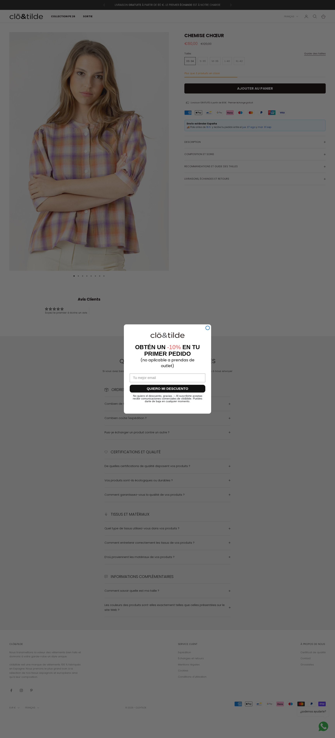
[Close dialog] (208, 328)
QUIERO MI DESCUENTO (167, 389)
